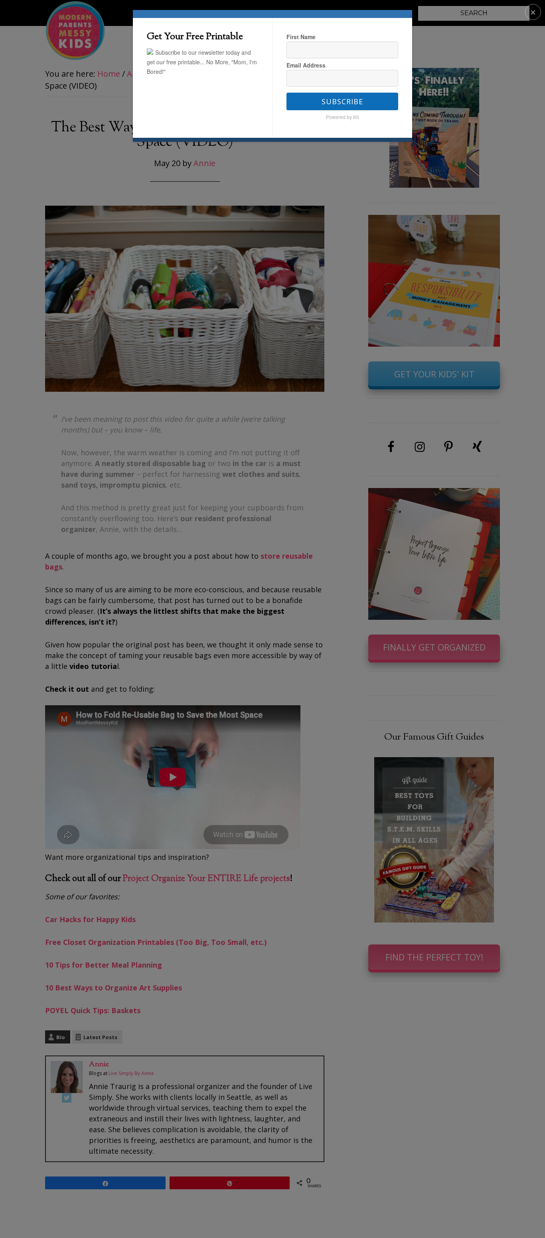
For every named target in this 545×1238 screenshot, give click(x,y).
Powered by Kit (342, 116)
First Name (301, 37)
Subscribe (342, 101)
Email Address (306, 65)
